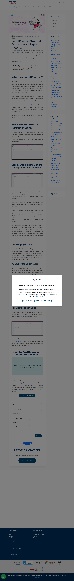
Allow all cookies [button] (27, 300)
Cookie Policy (40, 296)
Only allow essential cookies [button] (43, 300)
